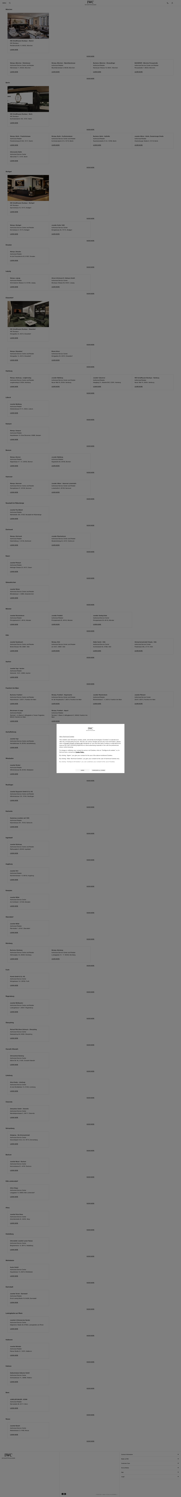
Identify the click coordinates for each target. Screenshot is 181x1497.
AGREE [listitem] (82, 770)
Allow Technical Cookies (66, 736)
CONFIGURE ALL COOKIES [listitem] (98, 770)
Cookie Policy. (80, 752)
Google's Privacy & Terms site (73, 743)
